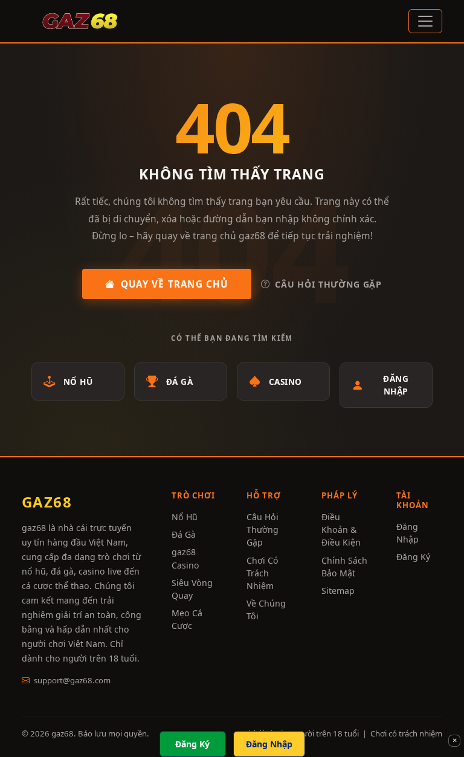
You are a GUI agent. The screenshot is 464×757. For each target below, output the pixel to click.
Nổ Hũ (78, 381)
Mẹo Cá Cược (187, 619)
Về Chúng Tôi (266, 610)
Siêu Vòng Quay (192, 589)
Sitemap (338, 590)
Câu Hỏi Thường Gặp (328, 284)
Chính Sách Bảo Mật (344, 567)
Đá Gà (179, 381)
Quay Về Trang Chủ (174, 284)
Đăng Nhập (395, 384)
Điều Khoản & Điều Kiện (341, 529)
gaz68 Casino (185, 558)
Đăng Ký (413, 556)
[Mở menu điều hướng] (425, 21)
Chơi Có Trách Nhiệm (262, 573)
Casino (285, 381)
